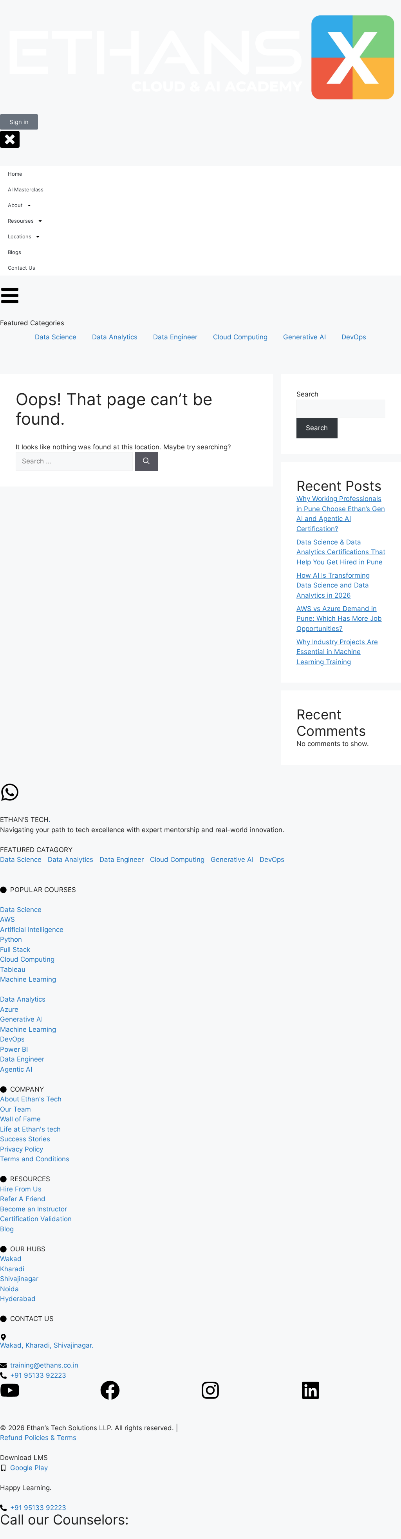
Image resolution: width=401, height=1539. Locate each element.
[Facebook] (110, 1390)
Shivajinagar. (74, 1345)
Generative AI (304, 337)
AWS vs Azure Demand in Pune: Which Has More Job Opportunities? (339, 619)
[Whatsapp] (10, 792)
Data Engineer (175, 337)
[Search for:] (75, 461)
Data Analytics (114, 337)
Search (307, 394)
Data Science (55, 337)
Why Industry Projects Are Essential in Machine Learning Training (337, 652)
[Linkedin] (310, 1390)
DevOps (353, 337)
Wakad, (12, 1345)
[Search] (146, 461)
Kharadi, (39, 1345)
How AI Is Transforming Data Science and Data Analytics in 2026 (333, 585)
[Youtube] (10, 1390)
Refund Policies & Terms (38, 1438)
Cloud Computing (240, 337)
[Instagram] (210, 1390)
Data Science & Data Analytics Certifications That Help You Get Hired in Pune (340, 552)
